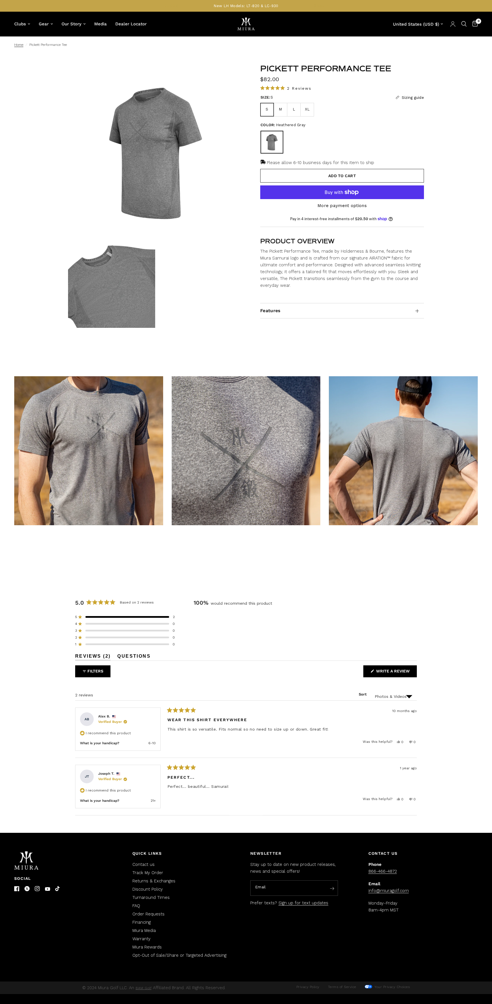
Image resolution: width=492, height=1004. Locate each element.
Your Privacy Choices (391, 987)
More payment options (342, 205)
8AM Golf (143, 988)
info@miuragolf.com (388, 890)
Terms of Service (342, 987)
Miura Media (144, 930)
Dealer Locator (131, 23)
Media (100, 23)
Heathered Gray (272, 142)
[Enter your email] (332, 888)
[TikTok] (57, 889)
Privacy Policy (307, 987)
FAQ (136, 905)
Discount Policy (147, 889)
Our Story (71, 23)
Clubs (20, 23)
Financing (141, 922)
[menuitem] (24, 24)
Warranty (141, 938)
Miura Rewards (147, 947)
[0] (474, 24)
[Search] (464, 24)
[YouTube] (47, 889)
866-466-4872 (382, 871)
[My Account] (452, 24)
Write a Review (394, 672)
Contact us (143, 864)
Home (18, 45)
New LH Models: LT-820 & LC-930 (246, 6)
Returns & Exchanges (153, 881)
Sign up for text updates (303, 902)
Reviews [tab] (92, 657)
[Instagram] (37, 888)
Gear (44, 23)
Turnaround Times (151, 897)
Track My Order (147, 872)
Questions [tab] (134, 657)
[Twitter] (27, 888)
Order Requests (148, 914)
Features (270, 310)
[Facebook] (16, 888)
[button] (285, 88)
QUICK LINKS (147, 853)
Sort (363, 694)
